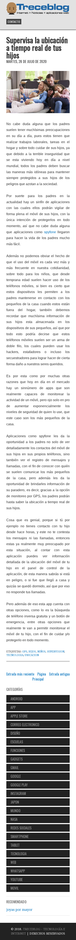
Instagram (18, 793)
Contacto (14, 21)
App (13, 707)
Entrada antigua (59, 674)
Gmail (15, 767)
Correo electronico (25, 724)
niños (41, 651)
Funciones (18, 750)
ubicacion (32, 655)
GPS (24, 651)
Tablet (15, 845)
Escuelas (17, 741)
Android (17, 698)
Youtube (17, 879)
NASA (14, 819)
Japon (15, 802)
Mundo (15, 810)
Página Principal (39, 677)
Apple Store (19, 716)
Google (16, 776)
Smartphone (19, 836)
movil (15, 888)
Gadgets (17, 759)
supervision (55, 651)
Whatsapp (18, 870)
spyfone (50, 232)
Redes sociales (21, 827)
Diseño (15, 733)
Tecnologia (14, 655)
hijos (32, 651)
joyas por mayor (19, 910)
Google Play (19, 784)
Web (13, 862)
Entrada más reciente (20, 674)
